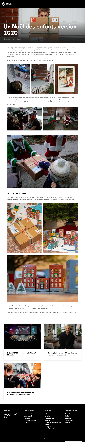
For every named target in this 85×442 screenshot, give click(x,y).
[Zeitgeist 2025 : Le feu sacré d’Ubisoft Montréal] (22, 342)
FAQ (46, 414)
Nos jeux (27, 418)
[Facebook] (5, 414)
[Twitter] (8, 414)
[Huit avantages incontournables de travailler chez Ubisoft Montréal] (22, 381)
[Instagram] (5, 417)
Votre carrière (28, 416)
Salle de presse (50, 418)
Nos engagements (30, 420)
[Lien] (7, 4)
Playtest (47, 420)
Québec (67, 416)
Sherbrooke (69, 420)
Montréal (68, 414)
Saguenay (68, 418)
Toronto (67, 422)
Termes (47, 424)
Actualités (48, 416)
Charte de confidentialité (53, 422)
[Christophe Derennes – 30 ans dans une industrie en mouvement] (63, 342)
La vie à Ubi (18, 39)
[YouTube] (15, 414)
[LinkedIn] (11, 414)
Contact (26, 422)
